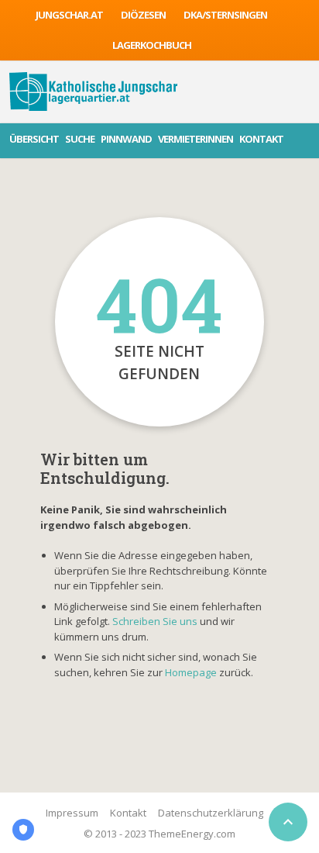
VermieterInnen (195, 139)
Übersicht (34, 139)
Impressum (72, 813)
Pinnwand (126, 139)
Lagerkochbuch (151, 45)
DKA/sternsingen (225, 15)
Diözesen (143, 15)
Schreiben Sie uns (154, 621)
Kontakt (261, 139)
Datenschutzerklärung (210, 813)
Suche (79, 139)
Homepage (192, 672)
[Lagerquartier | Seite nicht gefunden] (93, 91)
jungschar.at (69, 15)
